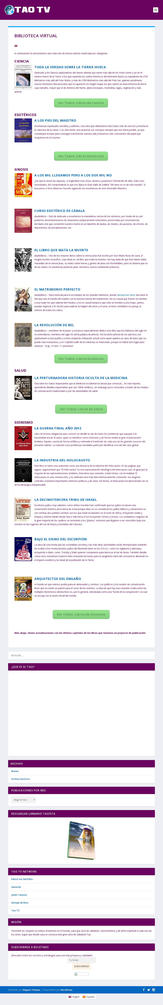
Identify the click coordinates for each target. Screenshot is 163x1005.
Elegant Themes (31, 989)
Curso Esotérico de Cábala (59, 211)
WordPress (66, 989)
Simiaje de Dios (19, 902)
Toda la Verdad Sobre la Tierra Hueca (70, 67)
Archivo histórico (20, 778)
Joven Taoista (19, 894)
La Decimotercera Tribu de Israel (65, 499)
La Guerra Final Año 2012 (57, 428)
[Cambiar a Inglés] (15, 46)
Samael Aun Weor (126, 294)
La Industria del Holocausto (62, 460)
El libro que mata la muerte (61, 250)
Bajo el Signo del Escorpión (60, 539)
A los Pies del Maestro (55, 120)
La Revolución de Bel (54, 325)
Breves (14, 771)
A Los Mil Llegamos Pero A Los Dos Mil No (73, 175)
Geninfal (16, 887)
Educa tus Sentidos (22, 879)
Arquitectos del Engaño (57, 579)
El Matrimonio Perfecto (57, 289)
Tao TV (15, 910)
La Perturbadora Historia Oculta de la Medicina (80, 378)
